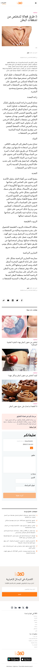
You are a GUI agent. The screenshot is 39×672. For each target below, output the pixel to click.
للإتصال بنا (34, 644)
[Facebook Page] (27, 607)
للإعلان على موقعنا (33, 640)
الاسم (33, 477)
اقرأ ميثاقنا (32, 427)
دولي (36, 630)
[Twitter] (23, 607)
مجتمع (35, 620)
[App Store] (26, 659)
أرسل (19, 594)
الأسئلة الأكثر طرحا (33, 638)
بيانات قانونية (34, 642)
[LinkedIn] (16, 607)
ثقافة (36, 622)
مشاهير (35, 628)
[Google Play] (13, 659)
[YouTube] (19, 607)
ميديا (36, 624)
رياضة (35, 626)
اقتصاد (35, 618)
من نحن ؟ (35, 636)
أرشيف (35, 647)
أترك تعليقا (19, 495)
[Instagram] (12, 607)
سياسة (35, 616)
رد (31, 448)
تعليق (33, 455)
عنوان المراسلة (30, 485)
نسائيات (35, 12)
